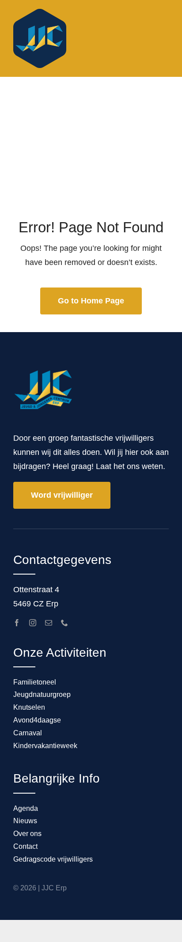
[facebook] (16, 622)
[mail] (48, 622)
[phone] (64, 622)
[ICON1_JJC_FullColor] (39, 12)
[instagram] (32, 622)
